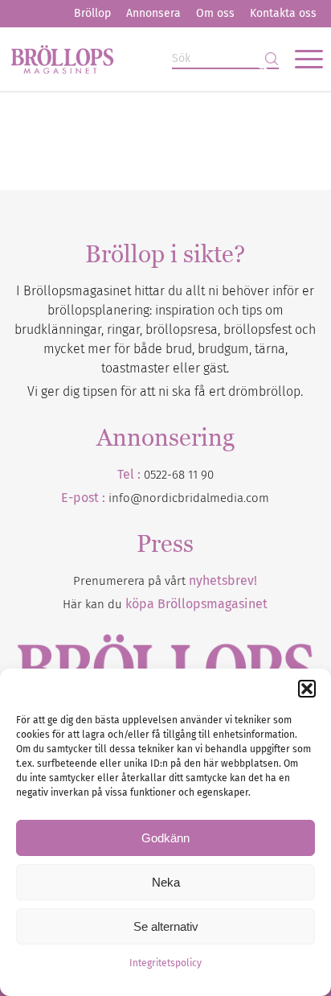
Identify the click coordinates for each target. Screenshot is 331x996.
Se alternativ (165, 926)
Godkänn (165, 838)
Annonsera (153, 13)
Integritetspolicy (165, 963)
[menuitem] (92, 13)
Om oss (215, 13)
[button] (307, 689)
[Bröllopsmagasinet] (133, 59)
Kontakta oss (283, 13)
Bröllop (92, 13)
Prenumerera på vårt (165, 581)
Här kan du (165, 604)
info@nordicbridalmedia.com (188, 498)
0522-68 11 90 (179, 474)
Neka (166, 882)
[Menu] (301, 59)
